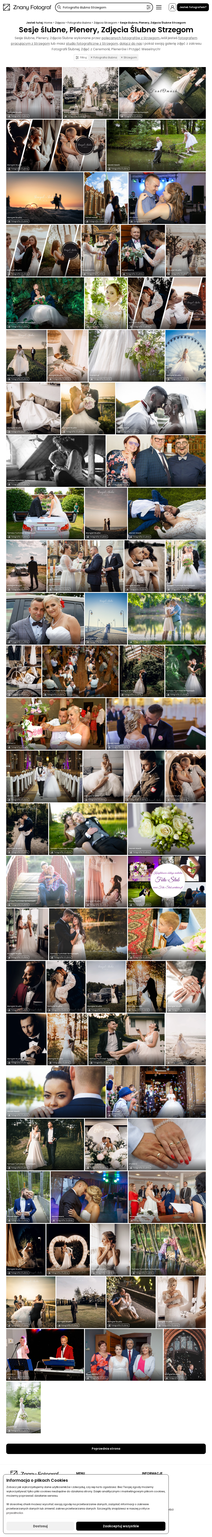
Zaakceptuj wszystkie (121, 1526)
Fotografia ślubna (79, 22)
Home (48, 22)
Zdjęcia (60, 22)
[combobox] (104, 7)
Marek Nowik (113, 165)
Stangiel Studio (14, 112)
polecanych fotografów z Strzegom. (130, 38)
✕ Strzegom (129, 57)
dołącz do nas (130, 43)
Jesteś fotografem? (192, 7)
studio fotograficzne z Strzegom (92, 43)
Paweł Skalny (89, 270)
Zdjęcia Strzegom (105, 22)
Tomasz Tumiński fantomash (134, 112)
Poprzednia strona (106, 1449)
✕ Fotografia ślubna (103, 57)
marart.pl (90, 322)
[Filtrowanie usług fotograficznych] (148, 7)
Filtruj (83, 57)
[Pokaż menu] (158, 7)
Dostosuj (40, 1526)
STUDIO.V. (134, 217)
